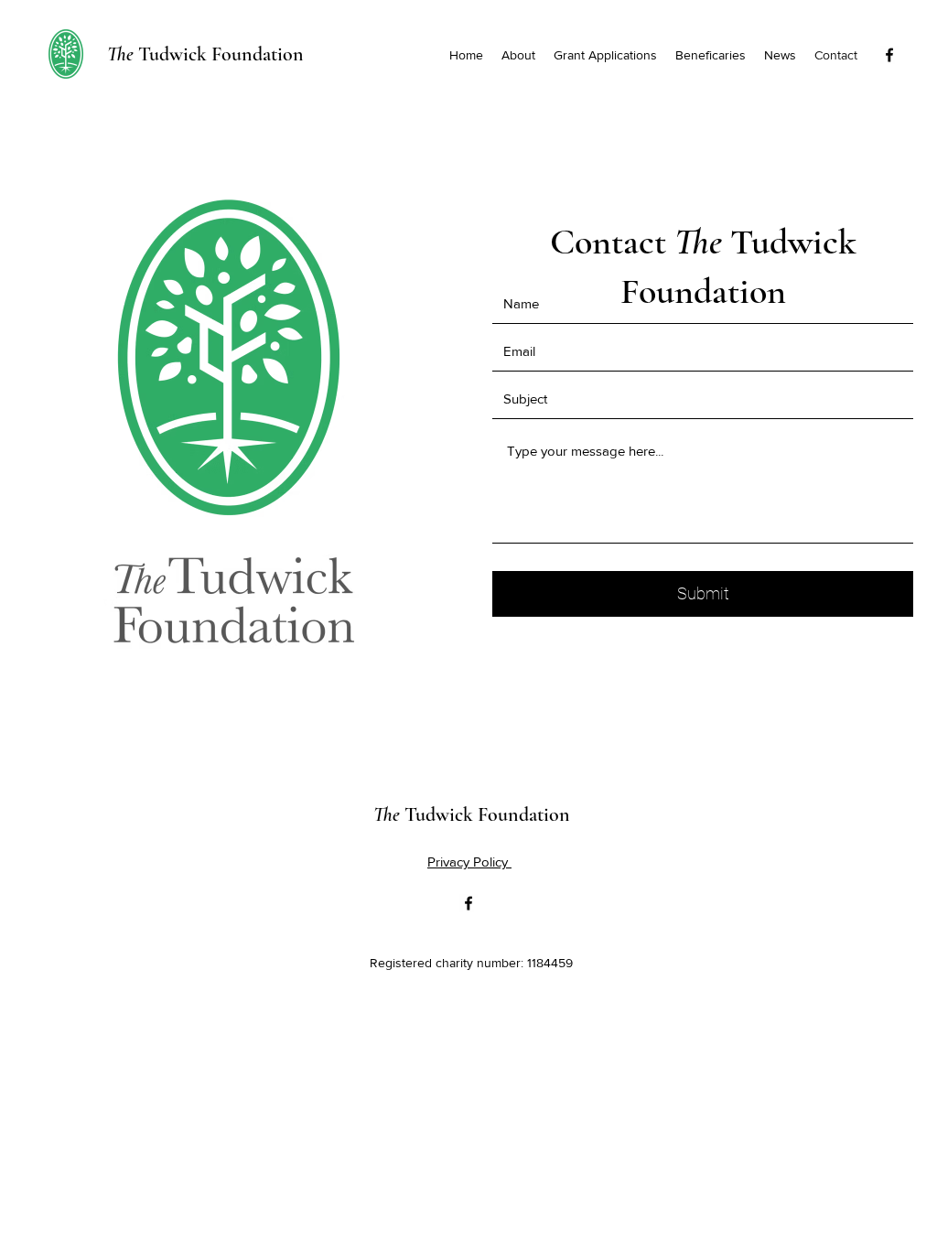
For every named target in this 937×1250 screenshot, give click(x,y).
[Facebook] (889, 55)
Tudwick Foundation (205, 54)
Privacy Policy (469, 861)
